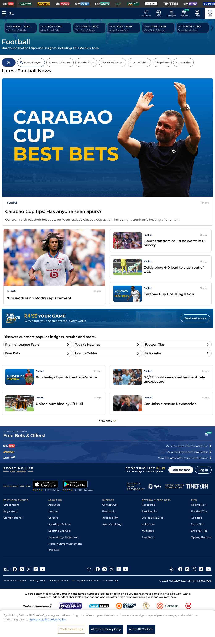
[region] (107, 623)
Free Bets (148, 537)
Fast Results (149, 511)
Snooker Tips (199, 530)
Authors (53, 511)
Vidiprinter (148, 524)
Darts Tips (197, 524)
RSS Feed (54, 550)
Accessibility (110, 517)
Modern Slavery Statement (65, 543)
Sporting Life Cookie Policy (47, 619)
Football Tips (199, 511)
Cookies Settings (71, 629)
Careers (53, 517)
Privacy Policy (37, 580)
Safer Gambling (112, 524)
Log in (203, 470)
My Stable (148, 530)
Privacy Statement (59, 580)
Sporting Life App (59, 530)
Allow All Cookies (140, 629)
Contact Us (109, 504)
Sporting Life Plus (59, 524)
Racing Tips (198, 504)
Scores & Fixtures (152, 517)
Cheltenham (11, 504)
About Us (54, 504)
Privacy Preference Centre (86, 580)
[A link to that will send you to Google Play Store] (78, 486)
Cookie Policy (111, 580)
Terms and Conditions (15, 580)
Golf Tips (196, 517)
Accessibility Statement (63, 537)
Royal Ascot (10, 511)
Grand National (12, 517)
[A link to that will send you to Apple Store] (46, 486)
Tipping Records (201, 537)
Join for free (181, 470)
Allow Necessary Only (106, 629)
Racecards (148, 504)
